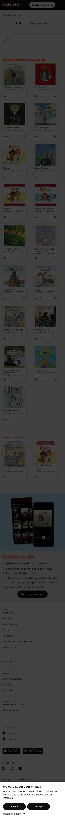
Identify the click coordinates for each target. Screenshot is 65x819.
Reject (14, 806)
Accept (38, 806)
